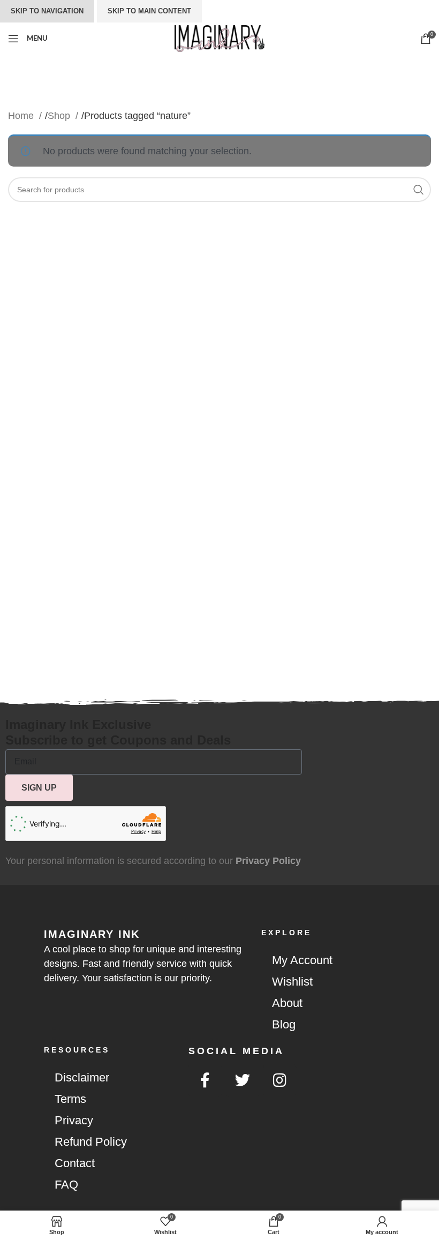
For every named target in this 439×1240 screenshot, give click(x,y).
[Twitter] (242, 1080)
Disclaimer (82, 1077)
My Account (302, 960)
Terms (70, 1099)
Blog (284, 1024)
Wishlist (292, 981)
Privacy (74, 1120)
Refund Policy (91, 1141)
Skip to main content (149, 11)
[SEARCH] (418, 189)
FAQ (66, 1184)
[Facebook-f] (205, 1080)
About (287, 1003)
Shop (60, 115)
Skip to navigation (47, 11)
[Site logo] (219, 38)
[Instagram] (280, 1080)
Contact (75, 1163)
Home (22, 115)
